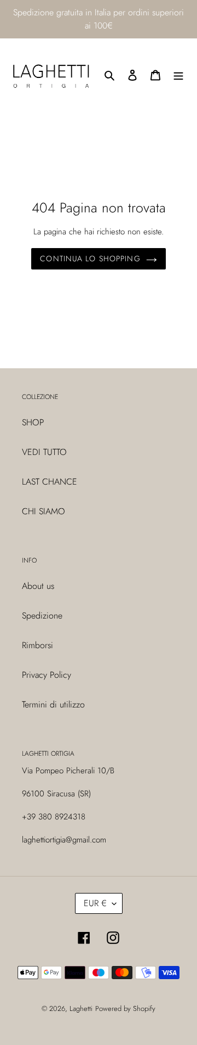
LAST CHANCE (49, 481)
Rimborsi (37, 645)
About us (38, 586)
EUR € (95, 903)
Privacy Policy (46, 674)
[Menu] (178, 75)
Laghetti (80, 1008)
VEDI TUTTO (44, 452)
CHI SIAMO (43, 511)
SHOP (33, 422)
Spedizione (42, 615)
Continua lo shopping (90, 258)
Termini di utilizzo (53, 704)
